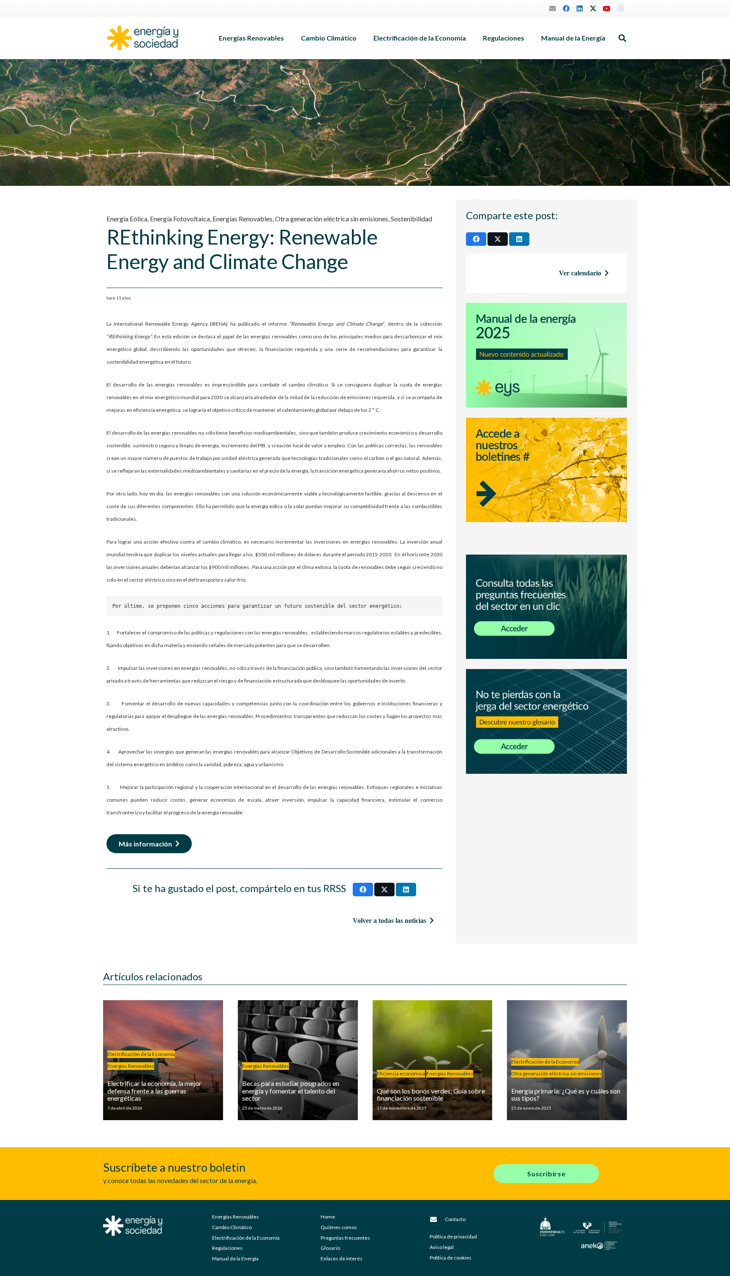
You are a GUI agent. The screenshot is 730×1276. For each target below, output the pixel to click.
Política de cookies (450, 1257)
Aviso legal (442, 1247)
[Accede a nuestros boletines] (546, 481)
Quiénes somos (339, 1227)
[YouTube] (606, 8)
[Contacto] (437, 1219)
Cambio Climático (232, 1227)
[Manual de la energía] (546, 355)
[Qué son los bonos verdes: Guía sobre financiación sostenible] (433, 1060)
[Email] (552, 8)
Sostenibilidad (411, 219)
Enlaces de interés (341, 1258)
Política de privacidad (453, 1236)
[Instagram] (620, 8)
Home (328, 1216)
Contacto (455, 1219)
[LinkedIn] (579, 8)
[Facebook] (566, 8)
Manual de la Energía (235, 1258)
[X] (593, 8)
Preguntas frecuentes (345, 1238)
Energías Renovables (242, 219)
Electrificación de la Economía (246, 1238)
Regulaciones (227, 1248)
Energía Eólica (126, 219)
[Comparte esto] (363, 889)
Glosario (330, 1248)
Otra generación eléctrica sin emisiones (331, 219)
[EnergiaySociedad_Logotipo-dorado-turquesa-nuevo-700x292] (142, 38)
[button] (288, 38)
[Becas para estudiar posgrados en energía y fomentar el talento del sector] (298, 1060)
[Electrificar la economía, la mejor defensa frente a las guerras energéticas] (163, 1060)
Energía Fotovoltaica (180, 219)
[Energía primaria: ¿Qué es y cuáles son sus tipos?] (567, 1060)
